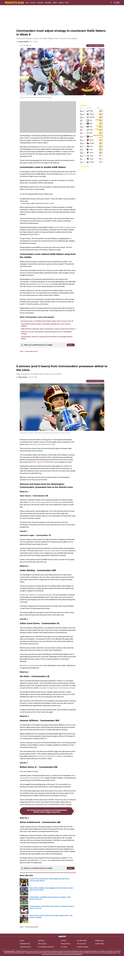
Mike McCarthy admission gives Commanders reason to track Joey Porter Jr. (48, 329)
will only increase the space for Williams (49, 756)
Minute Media (10, 951)
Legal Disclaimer (25, 947)
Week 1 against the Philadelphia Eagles (45, 462)
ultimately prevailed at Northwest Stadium (52, 147)
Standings (48, 2)
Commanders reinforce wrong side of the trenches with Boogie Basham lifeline (47, 337)
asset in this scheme (43, 284)
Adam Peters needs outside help (31, 665)
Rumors (33, 2)
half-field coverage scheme (66, 227)
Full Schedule (84, 166)
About (22, 940)
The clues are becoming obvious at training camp (45, 502)
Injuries (61, 2)
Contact (63, 940)
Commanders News (31, 351)
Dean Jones (23, 377)
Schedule (40, 2)
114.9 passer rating (44, 860)
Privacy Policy (65, 944)
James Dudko (23, 41)
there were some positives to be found (42, 444)
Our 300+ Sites (82, 940)
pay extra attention (69, 174)
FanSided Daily (25, 944)
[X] (114, 2)
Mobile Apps (99, 940)
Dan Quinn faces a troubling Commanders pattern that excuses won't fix (47, 321)
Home (22, 351)
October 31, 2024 (48, 203)
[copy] (30, 45)
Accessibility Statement (46, 947)
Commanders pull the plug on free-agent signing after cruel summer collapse (46, 325)
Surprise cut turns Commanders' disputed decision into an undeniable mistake (46, 333)
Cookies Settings (82, 947)
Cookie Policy (99, 944)
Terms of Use (81, 944)
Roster (55, 2)
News (27, 2)
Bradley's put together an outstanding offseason (36, 595)
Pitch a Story (42, 944)
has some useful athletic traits (54, 551)
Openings (41, 940)
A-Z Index (64, 947)
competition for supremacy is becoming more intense (57, 688)
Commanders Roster (31, 927)
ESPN (57, 302)
